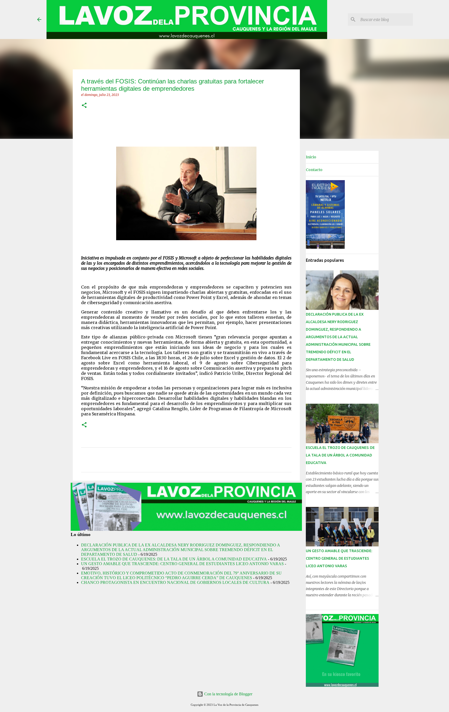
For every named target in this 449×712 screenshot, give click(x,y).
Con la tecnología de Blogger (227, 694)
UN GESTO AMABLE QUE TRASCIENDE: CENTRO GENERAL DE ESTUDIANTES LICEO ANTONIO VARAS (182, 563)
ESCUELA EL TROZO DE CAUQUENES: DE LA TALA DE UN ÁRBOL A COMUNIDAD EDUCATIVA (174, 559)
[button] (84, 105)
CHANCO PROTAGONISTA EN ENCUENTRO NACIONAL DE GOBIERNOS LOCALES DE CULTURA (175, 582)
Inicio (311, 157)
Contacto (314, 169)
